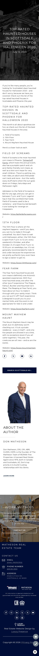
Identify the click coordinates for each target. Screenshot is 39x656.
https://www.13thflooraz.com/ (23, 263)
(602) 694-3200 (12, 569)
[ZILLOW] (16, 484)
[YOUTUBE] (33, 484)
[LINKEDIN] (22, 484)
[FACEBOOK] (28, 484)
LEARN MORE (8, 476)
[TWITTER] (5, 484)
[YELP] (11, 484)
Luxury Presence (19, 631)
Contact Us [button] (20, 530)
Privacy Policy (29, 642)
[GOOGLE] (11, 490)
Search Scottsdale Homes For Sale (21, 370)
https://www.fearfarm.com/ (22, 309)
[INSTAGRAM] (5, 490)
